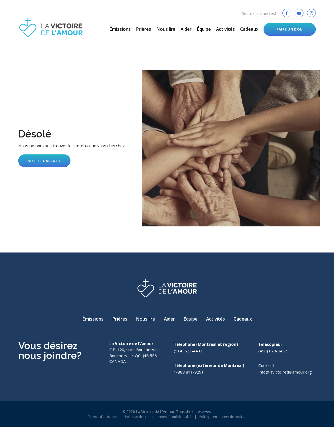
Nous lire (165, 29)
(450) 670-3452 (272, 350)
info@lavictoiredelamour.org (285, 372)
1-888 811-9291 (189, 372)
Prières (143, 29)
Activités (225, 29)
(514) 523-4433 (188, 350)
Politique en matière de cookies (222, 416)
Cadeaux (249, 29)
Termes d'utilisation (102, 416)
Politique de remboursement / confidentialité (158, 416)
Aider (186, 29)
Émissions (120, 29)
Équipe (204, 29)
